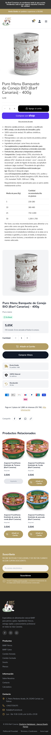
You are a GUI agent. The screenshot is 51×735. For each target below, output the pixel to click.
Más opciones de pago (25, 121)
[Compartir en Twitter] (20, 418)
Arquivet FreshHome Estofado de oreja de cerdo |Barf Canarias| (12, 517)
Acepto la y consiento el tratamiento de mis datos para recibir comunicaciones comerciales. (26, 582)
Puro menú (7, 312)
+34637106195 (12, 705)
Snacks (5, 662)
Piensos (5, 667)
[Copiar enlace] (31, 418)
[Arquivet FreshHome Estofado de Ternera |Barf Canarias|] (13, 448)
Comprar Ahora (26, 355)
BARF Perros (7, 645)
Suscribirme (25, 575)
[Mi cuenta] (39, 21)
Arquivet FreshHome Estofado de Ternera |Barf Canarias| (12, 465)
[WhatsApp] (16, 633)
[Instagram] (10, 633)
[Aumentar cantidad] (27, 338)
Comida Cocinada (9, 658)
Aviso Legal (44, 731)
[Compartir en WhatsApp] (25, 418)
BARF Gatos (7, 650)
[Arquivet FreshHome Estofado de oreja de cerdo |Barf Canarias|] (13, 500)
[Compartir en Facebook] (14, 418)
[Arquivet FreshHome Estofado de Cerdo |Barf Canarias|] (37, 448)
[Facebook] (4, 633)
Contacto (6, 682)
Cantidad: (6, 338)
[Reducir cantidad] (15, 338)
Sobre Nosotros (8, 678)
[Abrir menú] (46, 21)
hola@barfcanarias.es (14, 710)
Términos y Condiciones (29, 731)
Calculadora (6, 687)
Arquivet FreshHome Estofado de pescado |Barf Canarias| (36, 517)
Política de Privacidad (20, 581)
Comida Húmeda (8, 654)
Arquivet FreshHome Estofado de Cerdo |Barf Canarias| (36, 465)
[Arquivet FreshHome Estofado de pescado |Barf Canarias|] (37, 500)
